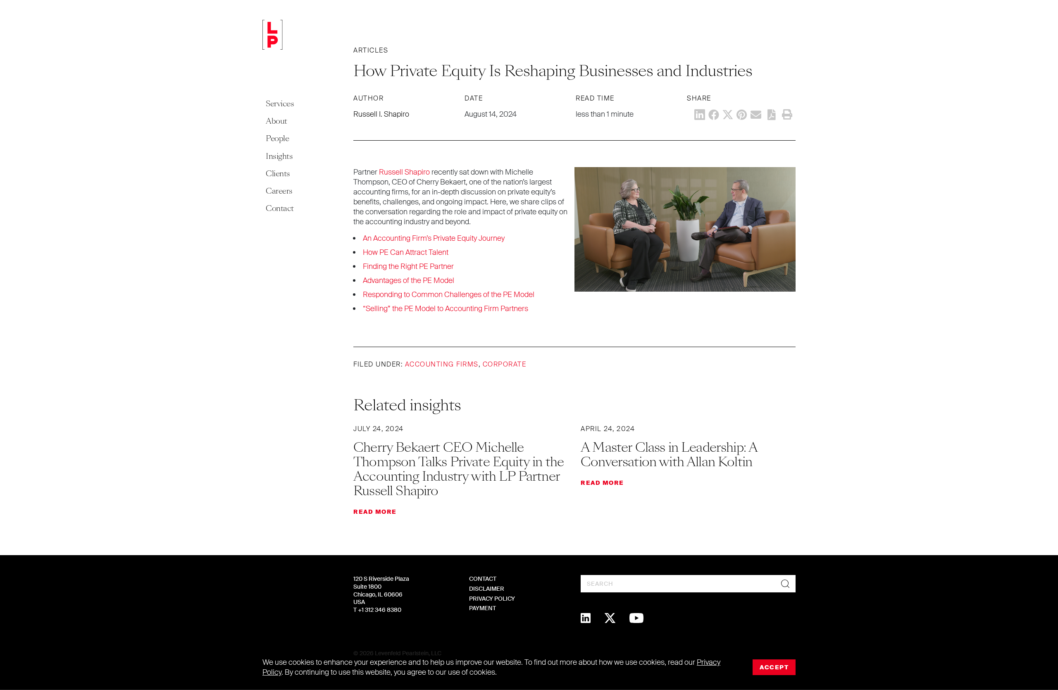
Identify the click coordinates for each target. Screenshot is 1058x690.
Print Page (787, 114)
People (277, 138)
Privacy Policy (492, 598)
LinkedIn (699, 114)
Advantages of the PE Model (408, 280)
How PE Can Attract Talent (405, 252)
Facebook (713, 114)
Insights (279, 156)
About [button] (276, 121)
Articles (370, 50)
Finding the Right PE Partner (408, 266)
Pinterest (741, 114)
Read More (375, 511)
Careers (279, 190)
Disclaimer (486, 588)
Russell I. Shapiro (381, 114)
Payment (482, 608)
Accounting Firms (442, 364)
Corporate (505, 364)
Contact (280, 208)
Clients (278, 173)
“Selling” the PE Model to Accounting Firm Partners (445, 309)
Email (756, 114)
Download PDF (771, 114)
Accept (774, 667)
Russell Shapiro (404, 172)
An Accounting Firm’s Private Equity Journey (434, 238)
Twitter (727, 114)
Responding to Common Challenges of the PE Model (448, 294)
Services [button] (280, 103)
